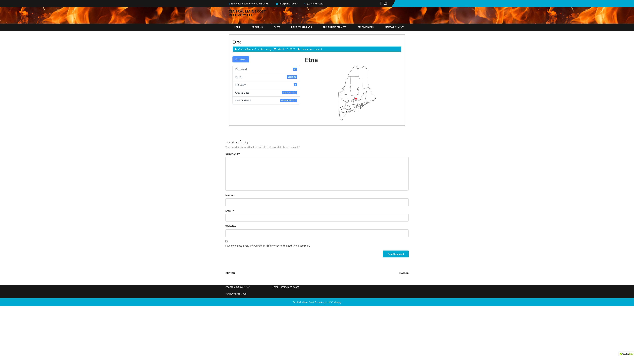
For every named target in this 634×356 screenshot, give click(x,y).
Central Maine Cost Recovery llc (247, 13)
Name (230, 195)
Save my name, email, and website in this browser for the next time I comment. (267, 245)
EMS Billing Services (334, 27)
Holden (404, 273)
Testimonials (366, 27)
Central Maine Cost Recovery (254, 49)
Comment (232, 153)
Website (230, 226)
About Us (257, 27)
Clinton (230, 273)
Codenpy (336, 302)
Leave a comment (312, 49)
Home (237, 27)
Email (229, 210)
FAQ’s (277, 27)
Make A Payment (394, 27)
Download (240, 59)
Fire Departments (301, 27)
